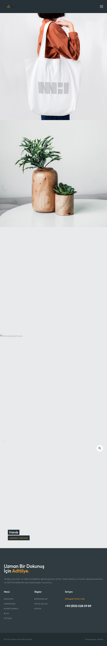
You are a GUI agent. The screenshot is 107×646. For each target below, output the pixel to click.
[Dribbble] (69, 614)
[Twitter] (73, 614)
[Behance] (66, 614)
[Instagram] (76, 614)
